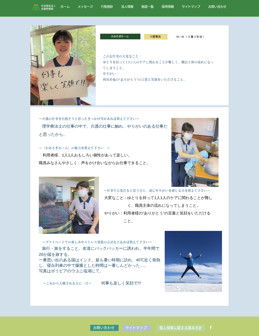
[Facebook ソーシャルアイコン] (210, 327)
